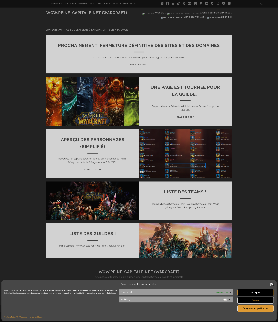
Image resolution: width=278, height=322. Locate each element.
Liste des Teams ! (193, 17)
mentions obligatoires (37, 317)
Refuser (255, 300)
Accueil (159, 13)
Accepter (255, 292)
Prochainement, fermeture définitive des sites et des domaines (139, 45)
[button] (272, 284)
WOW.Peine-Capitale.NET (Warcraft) (86, 13)
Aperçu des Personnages (215, 13)
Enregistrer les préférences (255, 308)
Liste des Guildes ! (92, 233)
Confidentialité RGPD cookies (15, 317)
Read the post (139, 65)
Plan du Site (127, 4)
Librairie (226, 17)
